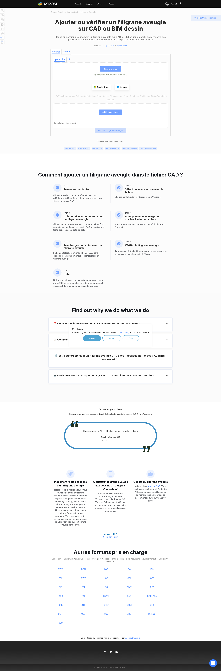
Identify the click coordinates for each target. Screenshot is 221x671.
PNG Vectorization (148, 148)
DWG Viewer (83, 148)
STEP (106, 605)
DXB (61, 605)
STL (61, 578)
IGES (152, 578)
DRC (129, 614)
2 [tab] (106, 440)
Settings (111, 338)
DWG (60, 569)
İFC (129, 569)
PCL (83, 587)
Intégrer (56, 51)
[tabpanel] (110, 434)
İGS (106, 578)
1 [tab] (102, 440)
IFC (152, 569)
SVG (61, 623)
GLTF (60, 614)
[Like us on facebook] (104, 650)
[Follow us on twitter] (110, 650)
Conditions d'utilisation (140, 96)
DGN (83, 569)
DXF (106, 569)
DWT (129, 587)
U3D (83, 614)
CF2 (152, 587)
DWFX (106, 596)
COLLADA (152, 596)
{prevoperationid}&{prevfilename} (110, 74)
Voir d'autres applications (205, 18)
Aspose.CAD (154, 486)
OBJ (60, 596)
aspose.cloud (121, 46)
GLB (152, 605)
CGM (129, 605)
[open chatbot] (213, 663)
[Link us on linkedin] (116, 650)
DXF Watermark (112, 148)
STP (83, 605)
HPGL (106, 587)
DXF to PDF (97, 148)
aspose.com (109, 46)
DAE (129, 596)
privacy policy (123, 332)
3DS (106, 614)
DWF (83, 578)
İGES (129, 578)
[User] (180, 4)
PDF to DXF (70, 148)
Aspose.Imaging (132, 638)
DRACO (152, 614)
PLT (60, 587)
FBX (83, 596)
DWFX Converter (129, 148)
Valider (66, 51)
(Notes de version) (110, 536)
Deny (131, 338)
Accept (92, 338)
